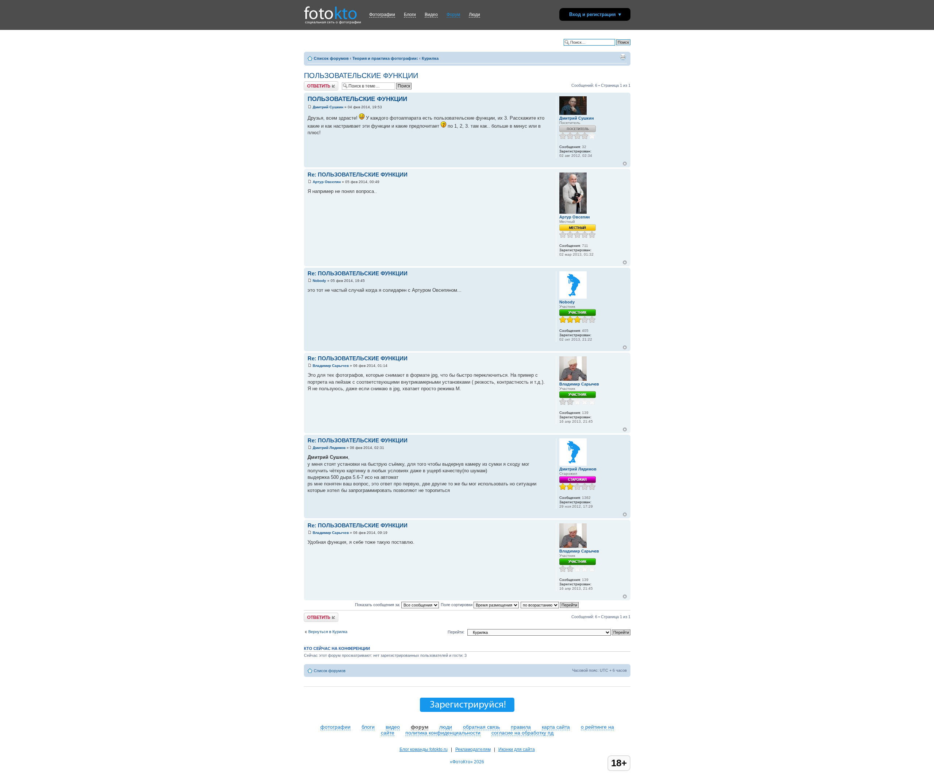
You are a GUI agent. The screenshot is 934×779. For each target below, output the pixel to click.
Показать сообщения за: (378, 604)
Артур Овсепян (327, 182)
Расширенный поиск (611, 48)
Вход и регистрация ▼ (595, 14)
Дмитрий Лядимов (329, 448)
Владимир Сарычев (331, 366)
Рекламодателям (473, 749)
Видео (431, 14)
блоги (368, 727)
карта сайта (556, 727)
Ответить (312, 83)
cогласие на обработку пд (522, 733)
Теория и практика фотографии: (385, 58)
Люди (474, 14)
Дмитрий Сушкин (328, 107)
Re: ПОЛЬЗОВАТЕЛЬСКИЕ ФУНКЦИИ (358, 174)
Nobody (319, 281)
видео (393, 727)
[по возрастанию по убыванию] (550, 604)
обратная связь (481, 727)
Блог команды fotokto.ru (424, 749)
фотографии (335, 727)
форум (419, 727)
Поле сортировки (457, 604)
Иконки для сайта (516, 749)
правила (521, 727)
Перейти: (456, 632)
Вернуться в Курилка (327, 631)
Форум (453, 14)
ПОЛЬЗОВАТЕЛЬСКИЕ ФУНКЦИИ (361, 75)
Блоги (410, 14)
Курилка (430, 58)
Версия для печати (623, 57)
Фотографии (382, 14)
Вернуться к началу (625, 164)
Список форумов (331, 58)
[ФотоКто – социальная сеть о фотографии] (330, 10)
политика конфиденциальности (442, 733)
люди (445, 727)
